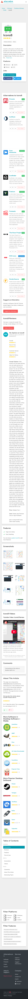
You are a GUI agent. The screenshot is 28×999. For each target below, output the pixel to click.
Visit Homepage (10, 75)
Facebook (8, 78)
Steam (13, 784)
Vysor (13, 819)
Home (3, 8)
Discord (6, 966)
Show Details (21, 112)
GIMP (13, 733)
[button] (26, 2)
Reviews (6, 850)
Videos (6, 864)
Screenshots (7, 861)
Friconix (12, 99)
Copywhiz (14, 828)
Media (4, 10)
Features (6, 852)
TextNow (14, 802)
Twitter (18, 78)
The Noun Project (15, 233)
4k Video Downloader (18, 751)
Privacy (10, 996)
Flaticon (12, 192)
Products (6, 962)
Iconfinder (12, 176)
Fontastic (12, 211)
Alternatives (7, 847)
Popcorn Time (16, 769)
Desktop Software (19, 8)
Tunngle (14, 793)
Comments (7, 869)
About (16, 974)
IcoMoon (12, 117)
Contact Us (18, 976)
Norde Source (14, 279)
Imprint (17, 979)
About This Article (9, 872)
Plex (13, 742)
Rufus (13, 810)
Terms (5, 996)
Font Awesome (12, 151)
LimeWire (14, 724)
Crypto (5, 964)
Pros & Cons (7, 855)
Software (9, 8)
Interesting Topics (8, 875)
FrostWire (15, 760)
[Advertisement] (14, 16)
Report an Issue (8, 976)
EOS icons (12, 256)
